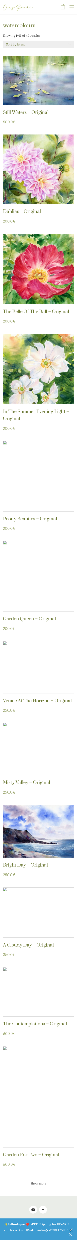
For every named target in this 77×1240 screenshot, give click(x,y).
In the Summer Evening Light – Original (36, 415)
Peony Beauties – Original (30, 519)
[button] (71, 7)
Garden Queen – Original (29, 619)
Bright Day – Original (25, 865)
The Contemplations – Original (35, 1024)
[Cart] (63, 7)
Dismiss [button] (71, 1235)
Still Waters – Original (26, 112)
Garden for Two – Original (31, 1155)
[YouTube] (33, 1210)
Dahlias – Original (22, 211)
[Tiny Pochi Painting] (43, 1210)
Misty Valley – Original (26, 783)
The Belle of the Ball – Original (36, 312)
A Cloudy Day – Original (28, 945)
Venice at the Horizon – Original (37, 701)
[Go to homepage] (18, 7)
